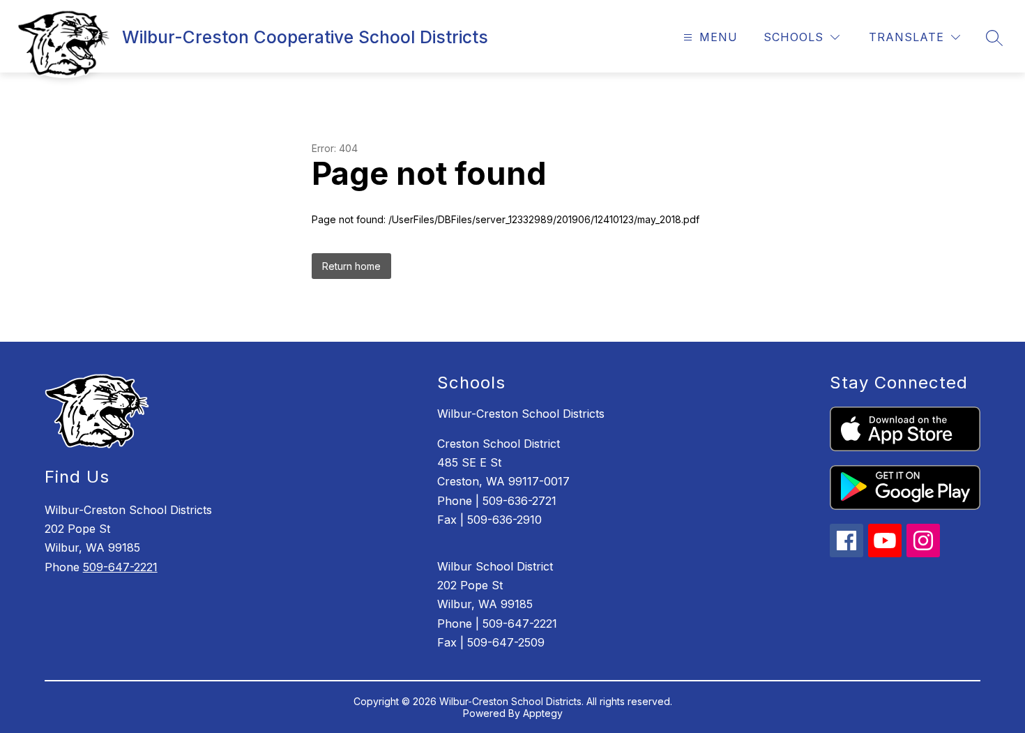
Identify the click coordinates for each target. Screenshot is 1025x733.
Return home (351, 266)
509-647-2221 (120, 567)
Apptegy (543, 713)
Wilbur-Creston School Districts (521, 414)
